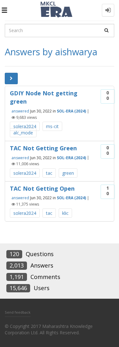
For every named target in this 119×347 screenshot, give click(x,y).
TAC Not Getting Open (42, 188)
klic (65, 213)
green (68, 173)
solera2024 (24, 126)
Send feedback (17, 312)
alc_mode (23, 133)
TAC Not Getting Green (43, 148)
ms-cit (52, 126)
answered (20, 111)
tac (49, 173)
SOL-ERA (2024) (71, 111)
